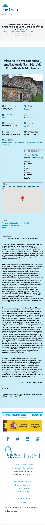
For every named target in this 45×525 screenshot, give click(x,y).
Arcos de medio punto (10, 223)
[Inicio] (15, 9)
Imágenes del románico (25, 31)
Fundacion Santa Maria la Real (22, 465)
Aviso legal (22, 502)
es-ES (26, 126)
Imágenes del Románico (22, 482)
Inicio (4, 31)
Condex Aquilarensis (22, 488)
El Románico (11, 31)
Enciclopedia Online (22, 485)
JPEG (4, 117)
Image (26, 109)
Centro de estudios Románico (22, 468)
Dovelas (26, 223)
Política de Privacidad (22, 499)
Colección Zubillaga (22, 492)
